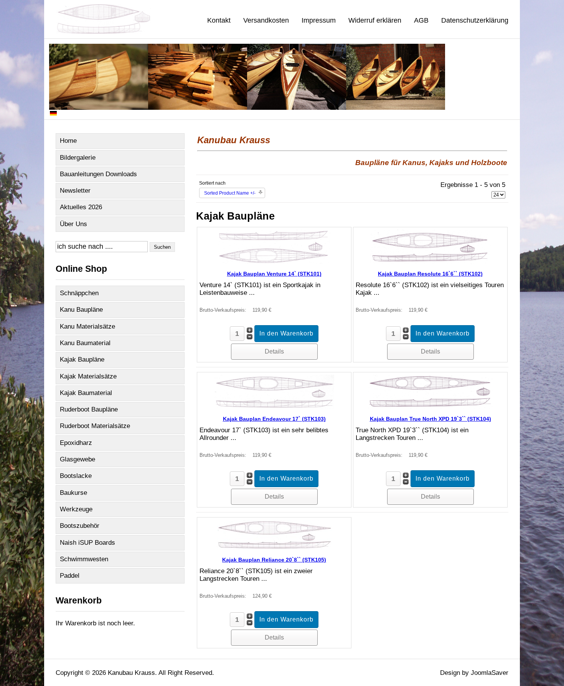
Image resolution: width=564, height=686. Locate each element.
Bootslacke (76, 475)
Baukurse (73, 492)
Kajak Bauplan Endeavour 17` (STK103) (274, 419)
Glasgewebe (77, 459)
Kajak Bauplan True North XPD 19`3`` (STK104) (430, 419)
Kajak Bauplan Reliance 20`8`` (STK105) (274, 560)
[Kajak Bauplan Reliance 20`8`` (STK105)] (274, 548)
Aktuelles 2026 (81, 207)
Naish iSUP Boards (87, 542)
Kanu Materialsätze (87, 326)
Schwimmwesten (84, 559)
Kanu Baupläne (81, 309)
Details (274, 351)
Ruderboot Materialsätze (95, 426)
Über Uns (73, 224)
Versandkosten (266, 20)
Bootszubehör (79, 525)
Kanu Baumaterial (85, 343)
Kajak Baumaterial (86, 393)
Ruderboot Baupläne (89, 409)
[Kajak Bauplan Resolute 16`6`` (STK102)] (430, 262)
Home (68, 140)
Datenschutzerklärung (474, 20)
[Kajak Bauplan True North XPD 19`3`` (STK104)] (430, 407)
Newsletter (75, 190)
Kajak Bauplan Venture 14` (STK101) (274, 274)
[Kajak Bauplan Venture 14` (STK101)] (274, 262)
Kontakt (219, 20)
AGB (421, 20)
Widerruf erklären (374, 20)
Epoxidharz (76, 442)
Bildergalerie (78, 157)
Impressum (319, 20)
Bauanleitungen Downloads (98, 174)
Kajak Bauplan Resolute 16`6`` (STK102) (430, 274)
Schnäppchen (79, 293)
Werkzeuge (76, 509)
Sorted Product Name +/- (230, 193)
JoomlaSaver (489, 672)
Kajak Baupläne (82, 359)
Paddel (69, 575)
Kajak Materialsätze (88, 376)
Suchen (162, 247)
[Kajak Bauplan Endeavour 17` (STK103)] (274, 407)
